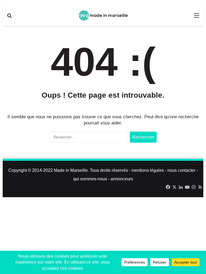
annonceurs (122, 179)
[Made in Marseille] (103, 15)
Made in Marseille (71, 170)
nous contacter (181, 170)
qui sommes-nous (90, 179)
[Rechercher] (9, 18)
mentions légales (147, 170)
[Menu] (196, 18)
